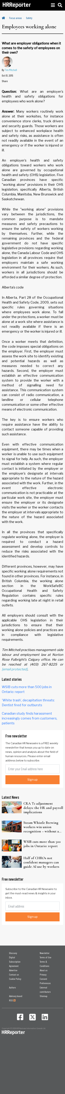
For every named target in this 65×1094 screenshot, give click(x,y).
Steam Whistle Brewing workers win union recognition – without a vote (41, 827)
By (9, 70)
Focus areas (15, 18)
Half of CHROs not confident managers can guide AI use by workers (41, 862)
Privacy (43, 974)
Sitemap (43, 996)
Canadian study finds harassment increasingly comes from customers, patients (29, 718)
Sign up (32, 779)
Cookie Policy (15, 978)
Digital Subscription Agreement (14, 961)
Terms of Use (45, 957)
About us (43, 970)
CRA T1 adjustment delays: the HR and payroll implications (43, 807)
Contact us (14, 974)
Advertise (13, 970)
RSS (11, 1000)
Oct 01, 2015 (7, 75)
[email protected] (14, 669)
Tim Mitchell (11, 70)
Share (5, 81)
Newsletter (44, 953)
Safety (29, 18)
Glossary (13, 953)
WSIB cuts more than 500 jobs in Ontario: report (42, 844)
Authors (12, 987)
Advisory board (15, 996)
